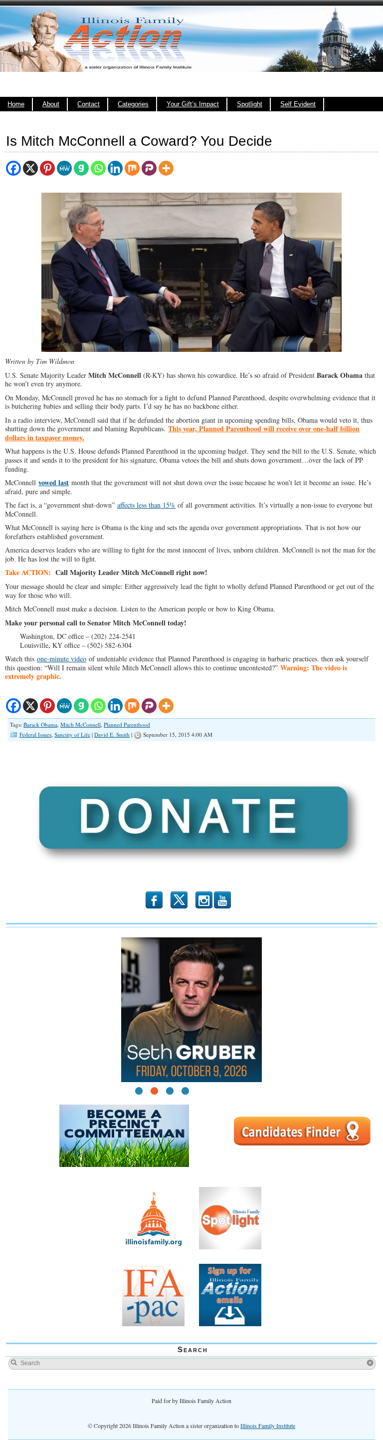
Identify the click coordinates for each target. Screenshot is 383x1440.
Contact (88, 104)
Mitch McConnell (80, 724)
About (50, 104)
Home (15, 104)
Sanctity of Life (72, 734)
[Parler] (149, 168)
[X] (30, 168)
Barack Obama (40, 724)
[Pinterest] (47, 168)
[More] (166, 168)
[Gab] (81, 168)
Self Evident (298, 104)
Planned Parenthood (127, 724)
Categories (133, 104)
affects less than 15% (146, 505)
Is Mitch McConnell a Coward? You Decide (139, 141)
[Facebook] (13, 168)
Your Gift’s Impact (193, 104)
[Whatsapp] (98, 168)
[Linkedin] (115, 168)
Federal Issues (35, 734)
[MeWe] (64, 168)
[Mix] (132, 168)
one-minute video (61, 658)
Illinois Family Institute (267, 1426)
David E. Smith (112, 734)
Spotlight (249, 104)
